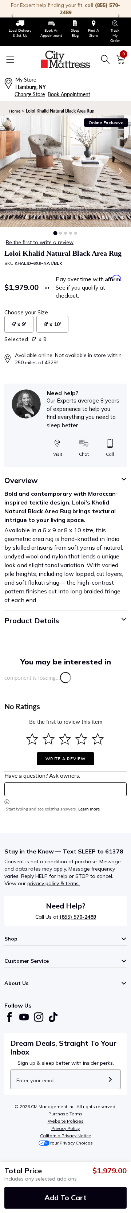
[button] (55, 233)
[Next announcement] (119, 16)
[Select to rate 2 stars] (48, 738)
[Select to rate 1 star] (32, 738)
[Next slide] (120, 171)
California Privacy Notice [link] (65, 1135)
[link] (20, 29)
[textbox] (65, 789)
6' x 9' (19, 324)
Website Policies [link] (66, 1121)
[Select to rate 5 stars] (97, 738)
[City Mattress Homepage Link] (65, 59)
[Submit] (110, 1079)
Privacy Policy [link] (65, 1128)
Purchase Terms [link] (65, 1113)
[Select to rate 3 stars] (64, 738)
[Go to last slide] (10, 171)
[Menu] (10, 59)
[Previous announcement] (12, 16)
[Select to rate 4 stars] (81, 738)
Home (14, 111)
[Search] (105, 59)
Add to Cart (65, 1197)
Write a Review (65, 758)
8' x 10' (52, 324)
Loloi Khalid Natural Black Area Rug (60, 111)
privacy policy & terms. (53, 883)
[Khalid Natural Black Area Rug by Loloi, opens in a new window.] (65, 171)
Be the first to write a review (40, 242)
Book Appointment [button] (69, 94)
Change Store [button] (30, 94)
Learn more (89, 809)
